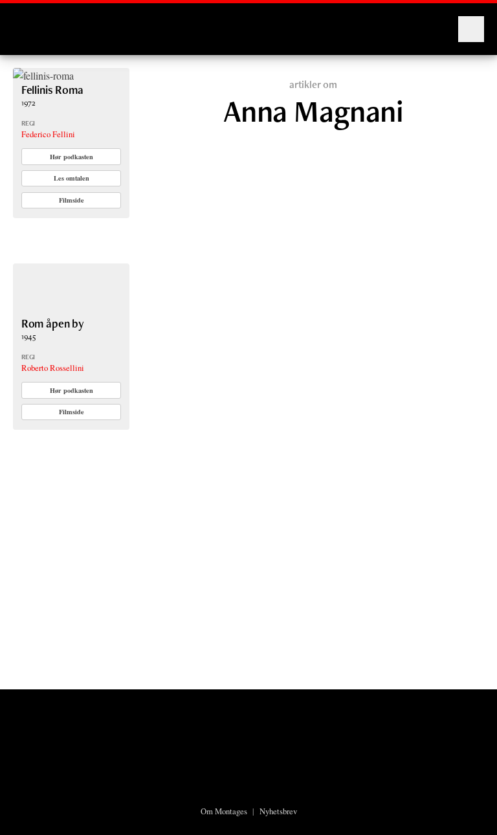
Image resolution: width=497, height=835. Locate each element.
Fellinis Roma (52, 89)
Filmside (71, 200)
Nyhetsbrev (278, 811)
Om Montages (224, 811)
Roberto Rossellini (52, 367)
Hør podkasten (71, 156)
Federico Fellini (48, 134)
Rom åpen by (52, 323)
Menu (471, 29)
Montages (34, 22)
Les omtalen (71, 178)
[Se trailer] (43, 75)
